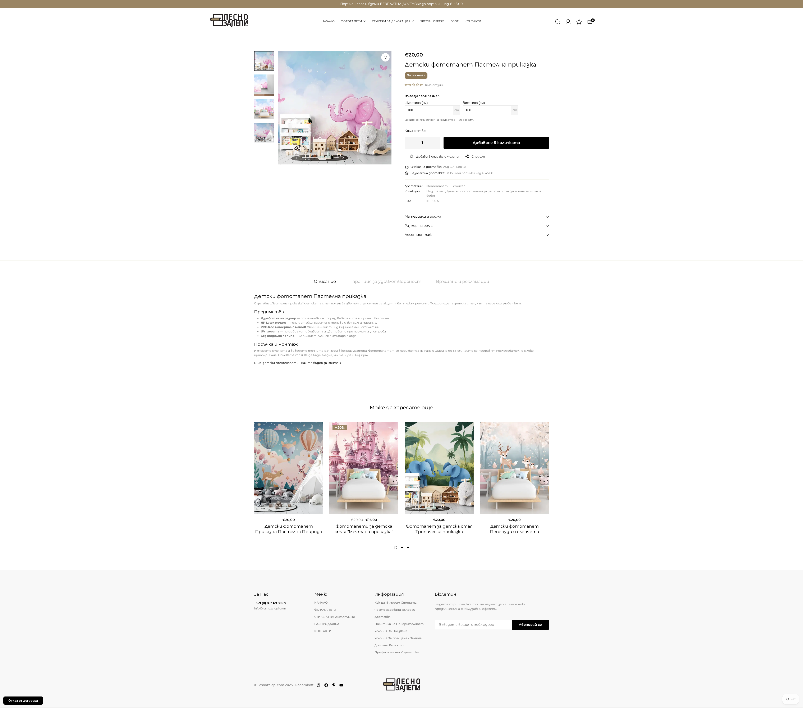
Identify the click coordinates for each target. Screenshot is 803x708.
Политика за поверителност (399, 624)
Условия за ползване (391, 631)
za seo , (440, 191)
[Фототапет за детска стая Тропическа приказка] (439, 468)
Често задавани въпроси (395, 610)
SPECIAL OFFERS (432, 21)
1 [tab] (395, 547)
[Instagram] (319, 685)
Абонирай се (530, 625)
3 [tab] (408, 547)
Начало (328, 21)
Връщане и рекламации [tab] (462, 281)
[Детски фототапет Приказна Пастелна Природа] (288, 468)
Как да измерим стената (396, 602)
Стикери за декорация (391, 21)
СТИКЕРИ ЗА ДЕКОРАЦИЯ (334, 617)
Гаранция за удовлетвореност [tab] (385, 281)
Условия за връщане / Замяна (398, 638)
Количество (415, 131)
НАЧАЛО (321, 602)
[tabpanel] (401, 330)
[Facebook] (326, 685)
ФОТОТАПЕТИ (351, 21)
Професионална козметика (397, 652)
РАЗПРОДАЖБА (326, 624)
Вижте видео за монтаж (321, 363)
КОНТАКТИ (473, 21)
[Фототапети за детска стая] (363, 468)
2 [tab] (402, 547)
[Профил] (568, 21)
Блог (454, 21)
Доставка (382, 617)
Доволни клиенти (389, 645)
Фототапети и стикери (446, 186)
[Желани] (579, 22)
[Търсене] (557, 21)
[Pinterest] (334, 685)
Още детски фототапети (276, 363)
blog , (430, 191)
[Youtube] (341, 685)
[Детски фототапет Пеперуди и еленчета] (514, 468)
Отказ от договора (23, 701)
